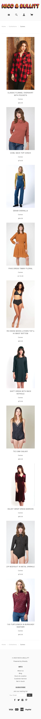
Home (4, 26)
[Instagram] (22, 700)
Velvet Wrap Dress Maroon (20, 509)
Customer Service (20, 678)
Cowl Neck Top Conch (20, 153)
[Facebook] (15, 700)
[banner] (20, 5)
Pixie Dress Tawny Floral (21, 268)
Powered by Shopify (20, 661)
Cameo (20, 99)
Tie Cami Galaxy (20, 451)
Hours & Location (21, 676)
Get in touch (20, 681)
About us (20, 671)
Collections (13, 26)
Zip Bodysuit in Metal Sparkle (20, 566)
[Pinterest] (26, 700)
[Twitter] (18, 700)
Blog (20, 673)
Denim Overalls (20, 211)
